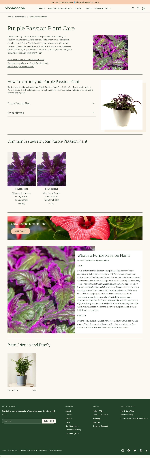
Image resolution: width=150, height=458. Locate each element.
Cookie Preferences (55, 450)
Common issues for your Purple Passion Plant (28, 63)
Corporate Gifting (73, 430)
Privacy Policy (12, 450)
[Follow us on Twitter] (135, 450)
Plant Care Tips (127, 411)
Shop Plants (21, 231)
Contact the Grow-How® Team (134, 419)
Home (10, 17)
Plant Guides (20, 17)
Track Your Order (100, 415)
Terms (4, 450)
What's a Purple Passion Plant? (21, 67)
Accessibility (43, 450)
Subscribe (49, 421)
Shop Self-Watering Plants (87, 2)
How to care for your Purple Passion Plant (26, 60)
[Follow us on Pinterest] (141, 450)
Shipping (96, 419)
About (68, 411)
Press (68, 422)
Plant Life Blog (126, 415)
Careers (69, 415)
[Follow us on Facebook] (129, 450)
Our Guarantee (72, 426)
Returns (96, 422)
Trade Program (72, 433)
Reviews (69, 419)
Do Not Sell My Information (28, 450)
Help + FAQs (98, 411)
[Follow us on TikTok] (147, 450)
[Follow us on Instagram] (122, 450)
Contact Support (100, 426)
